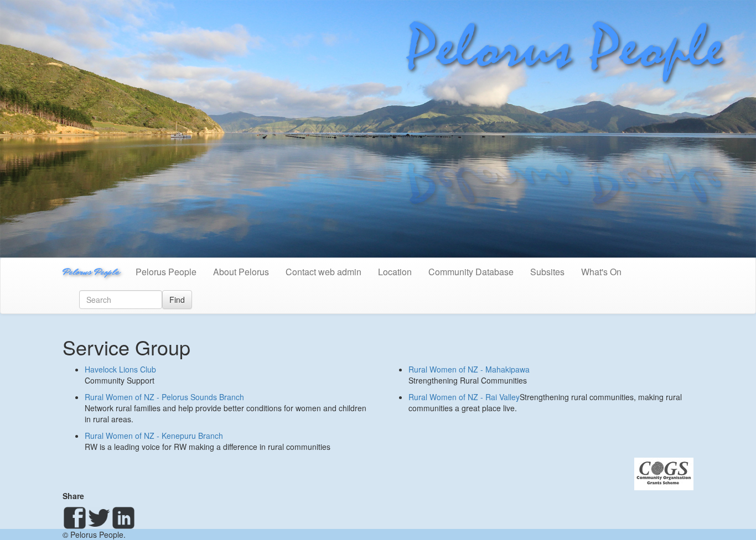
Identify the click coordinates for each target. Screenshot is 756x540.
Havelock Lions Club (120, 369)
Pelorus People (91, 272)
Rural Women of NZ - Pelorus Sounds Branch (164, 396)
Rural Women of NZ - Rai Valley (464, 396)
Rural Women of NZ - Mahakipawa (469, 369)
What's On (601, 271)
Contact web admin (323, 271)
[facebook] (75, 518)
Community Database (471, 271)
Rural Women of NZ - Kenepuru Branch (154, 435)
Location (395, 271)
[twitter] (99, 518)
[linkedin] (123, 518)
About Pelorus (241, 271)
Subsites (547, 271)
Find (177, 299)
